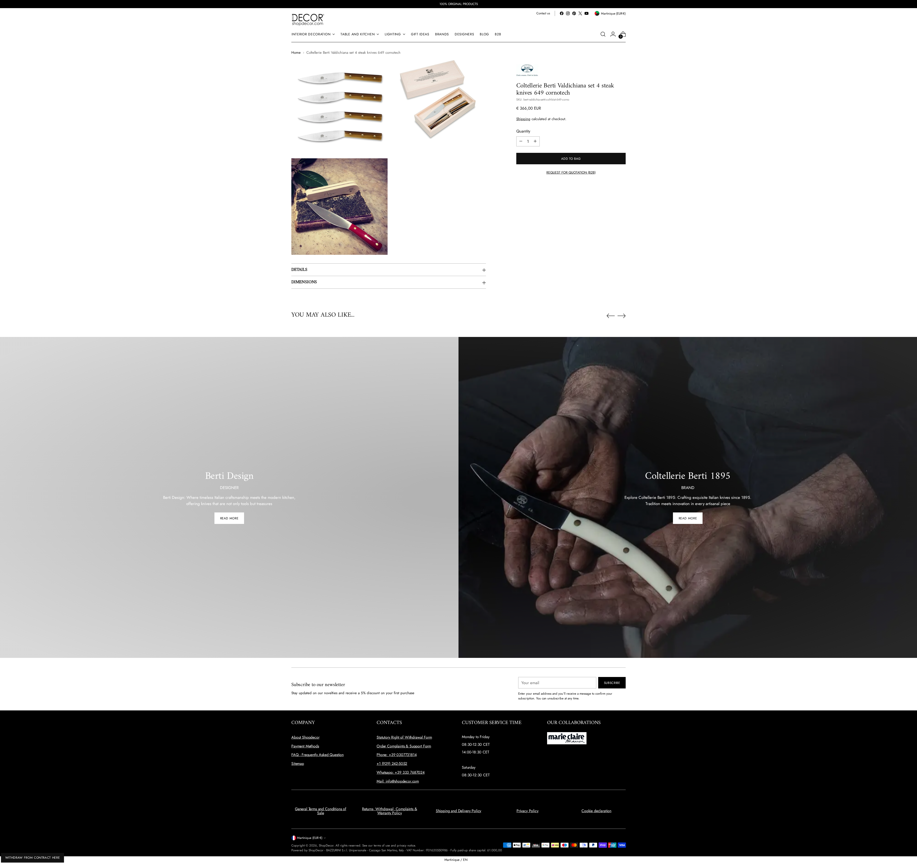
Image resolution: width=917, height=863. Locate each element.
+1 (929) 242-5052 (392, 763)
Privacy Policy (527, 811)
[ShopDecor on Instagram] (568, 13)
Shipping (523, 118)
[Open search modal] (603, 34)
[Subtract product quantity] (521, 141)
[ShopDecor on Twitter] (580, 13)
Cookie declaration (596, 811)
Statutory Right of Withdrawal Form (404, 737)
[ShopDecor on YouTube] (586, 13)
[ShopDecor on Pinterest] (574, 13)
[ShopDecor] (308, 19)
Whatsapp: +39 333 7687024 (401, 772)
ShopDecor (326, 845)
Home (296, 52)
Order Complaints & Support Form (404, 746)
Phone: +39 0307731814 (397, 754)
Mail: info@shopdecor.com (398, 781)
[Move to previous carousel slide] (611, 316)
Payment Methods (305, 746)
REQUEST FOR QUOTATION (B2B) (571, 172)
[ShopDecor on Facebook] (562, 13)
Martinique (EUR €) (309, 838)
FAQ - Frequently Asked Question (317, 754)
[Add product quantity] (535, 141)
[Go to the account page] (613, 34)
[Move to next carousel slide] (622, 316)
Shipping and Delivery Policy (458, 811)
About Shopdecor (305, 737)
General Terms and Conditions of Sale (320, 811)
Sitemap (297, 763)
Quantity (523, 131)
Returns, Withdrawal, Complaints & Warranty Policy (389, 811)
